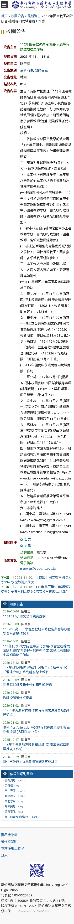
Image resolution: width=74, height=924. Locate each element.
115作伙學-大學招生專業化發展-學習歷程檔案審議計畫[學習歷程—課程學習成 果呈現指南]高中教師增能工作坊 (36, 650)
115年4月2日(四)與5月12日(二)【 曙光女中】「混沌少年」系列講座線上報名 (36, 670)
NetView (43, 911)
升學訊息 (14, 806)
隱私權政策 (9, 835)
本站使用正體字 (12, 848)
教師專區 (14, 796)
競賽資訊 (14, 811)
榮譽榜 (12, 785)
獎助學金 (14, 801)
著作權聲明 (9, 842)
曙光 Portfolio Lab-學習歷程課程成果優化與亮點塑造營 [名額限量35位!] (36, 730)
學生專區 (14, 790)
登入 (4, 855)
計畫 (27, 545)
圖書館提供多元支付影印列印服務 (27, 685)
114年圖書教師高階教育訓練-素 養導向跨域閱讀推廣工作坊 (36, 747)
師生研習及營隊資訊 (21, 817)
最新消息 (14, 780)
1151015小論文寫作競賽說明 (24, 616)
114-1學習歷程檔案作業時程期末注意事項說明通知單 (37, 713)
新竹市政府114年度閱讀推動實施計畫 (30, 762)
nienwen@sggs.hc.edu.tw (38, 568)
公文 (27, 539)
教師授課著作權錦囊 (17, 698)
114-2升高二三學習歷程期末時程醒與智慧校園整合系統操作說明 (37, 631)
